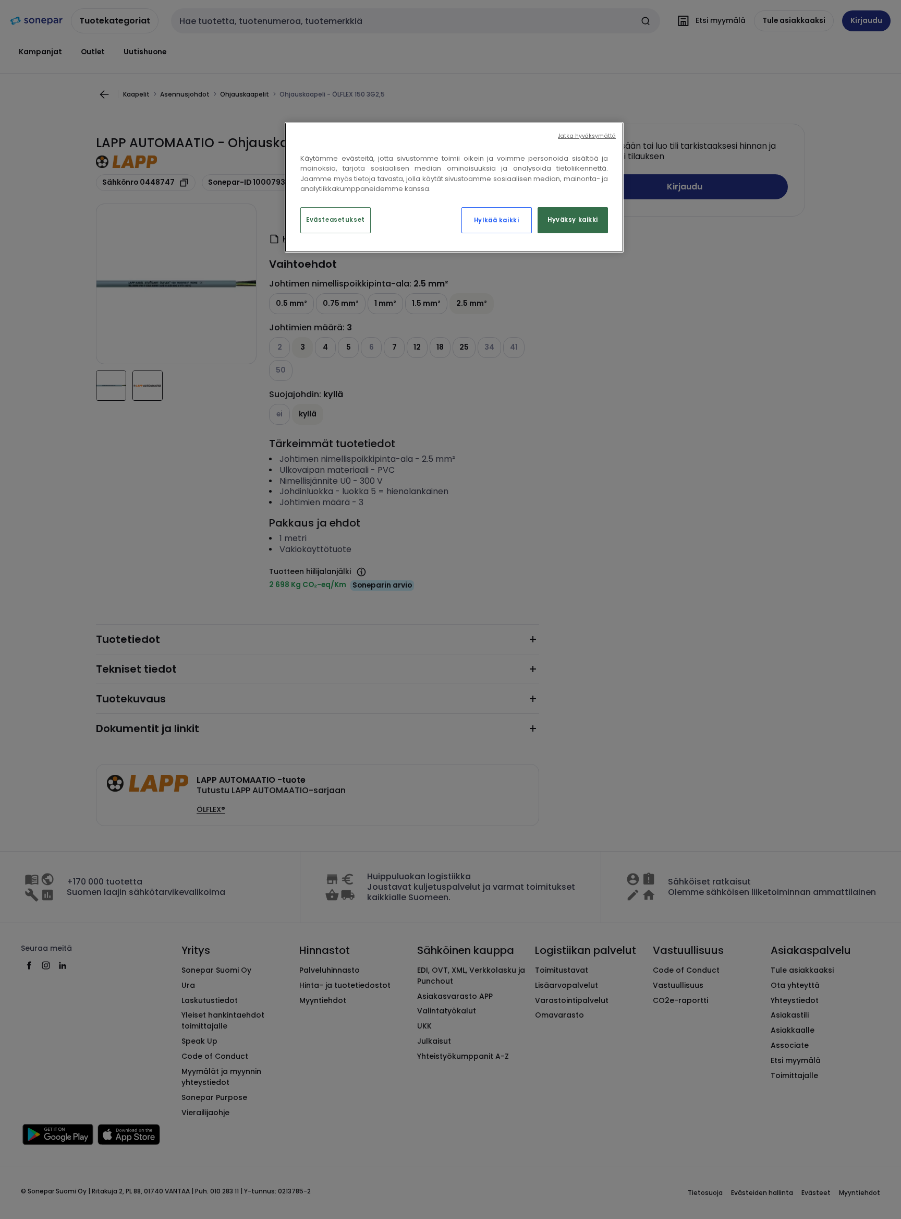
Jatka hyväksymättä (587, 136)
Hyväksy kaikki (572, 220)
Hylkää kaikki (496, 220)
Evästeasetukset (335, 220)
